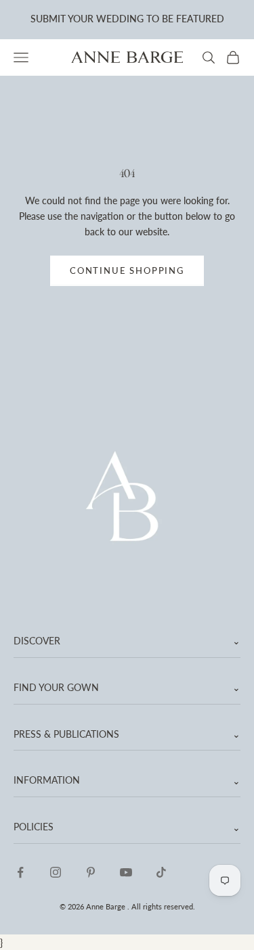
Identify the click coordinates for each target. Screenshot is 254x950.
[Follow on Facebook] (20, 872)
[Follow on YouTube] (126, 872)
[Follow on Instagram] (55, 872)
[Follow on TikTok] (161, 872)
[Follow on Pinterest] (91, 872)
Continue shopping (127, 270)
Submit (48, 18)
